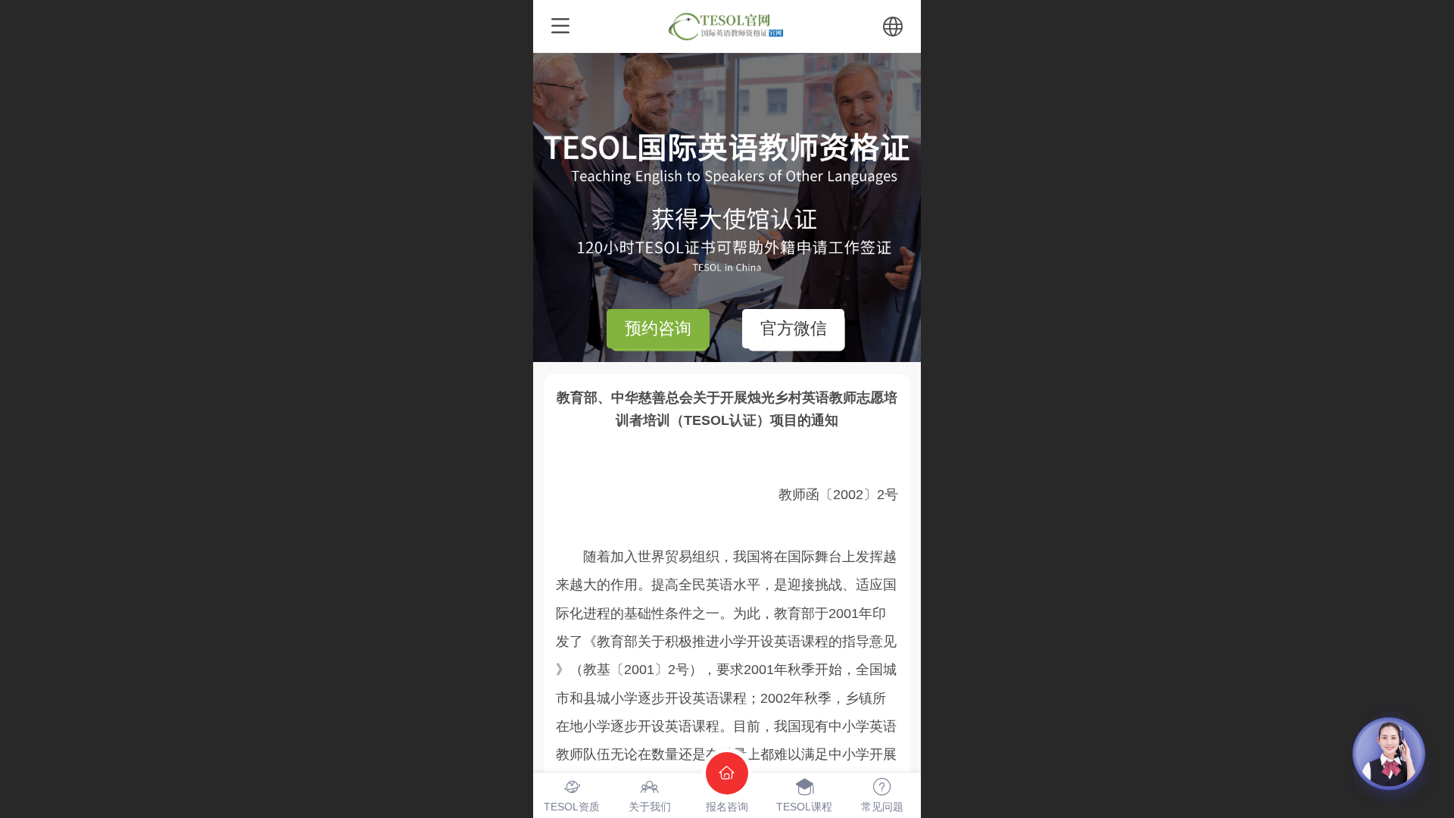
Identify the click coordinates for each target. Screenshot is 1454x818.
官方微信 (793, 328)
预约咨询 (658, 328)
